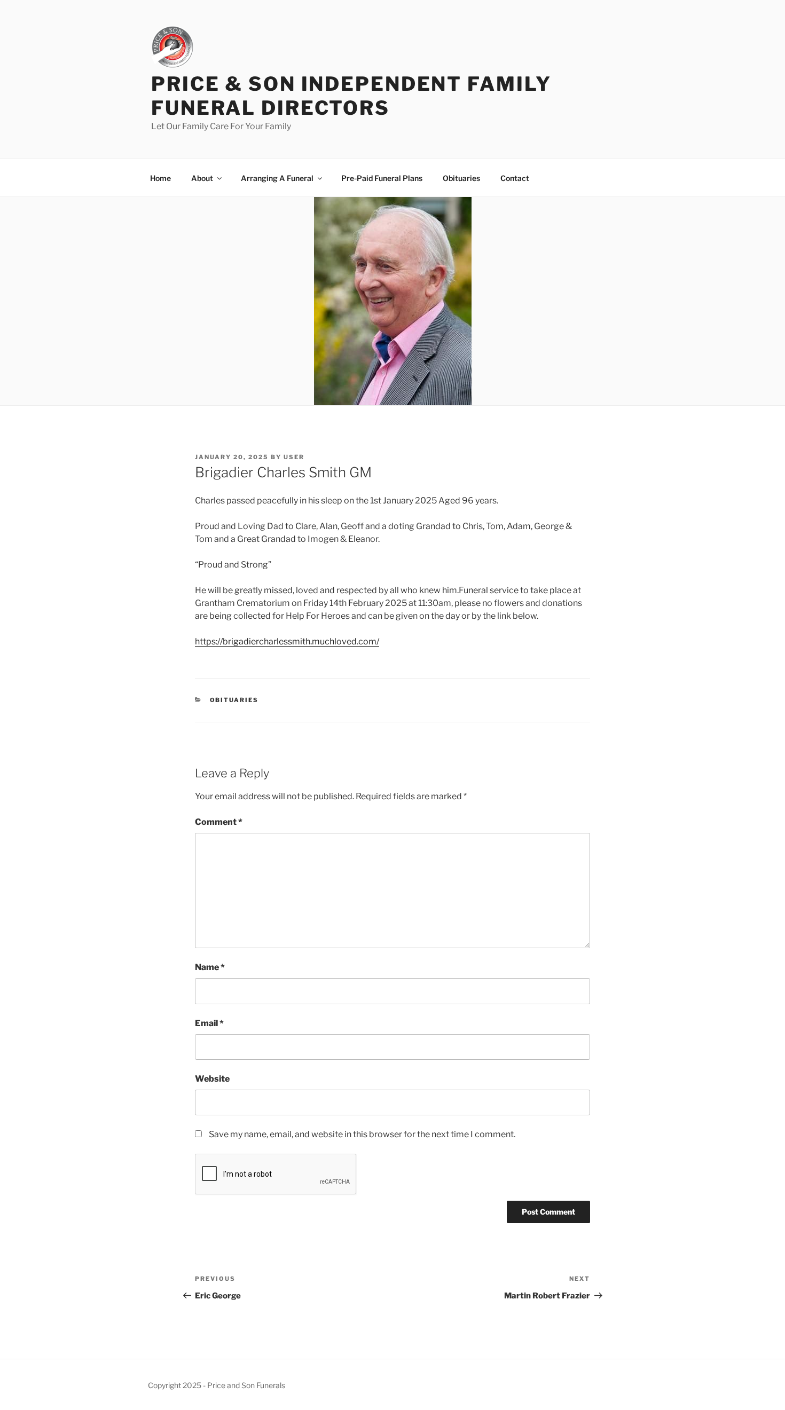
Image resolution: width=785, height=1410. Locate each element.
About (202, 178)
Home (160, 178)
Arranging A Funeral (277, 178)
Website (212, 1079)
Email (209, 1023)
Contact (514, 178)
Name (210, 967)
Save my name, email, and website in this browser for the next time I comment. (362, 1134)
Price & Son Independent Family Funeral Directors (351, 96)
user (294, 457)
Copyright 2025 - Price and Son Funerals (216, 1385)
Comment (218, 822)
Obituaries (461, 178)
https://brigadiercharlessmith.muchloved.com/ (287, 641)
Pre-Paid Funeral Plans (381, 178)
